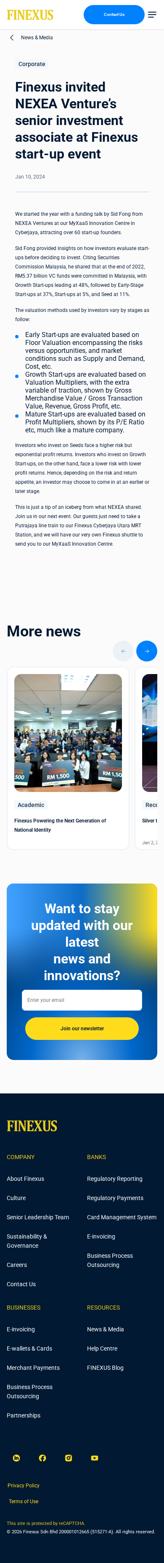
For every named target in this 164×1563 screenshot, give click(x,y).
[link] (24, 1485)
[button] (152, 15)
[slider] (82, 651)
